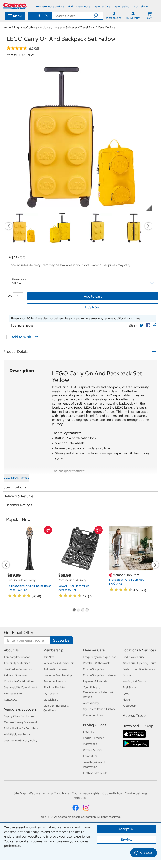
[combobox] (39, 15)
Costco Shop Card (94, 669)
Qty (9, 296)
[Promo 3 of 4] (82, 610)
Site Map (20, 793)
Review (126, 839)
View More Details (16, 478)
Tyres (126, 693)
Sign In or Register (54, 687)
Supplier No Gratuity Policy (20, 740)
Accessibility (91, 703)
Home (7, 27)
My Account (50, 693)
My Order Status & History (99, 709)
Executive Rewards (55, 681)
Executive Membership (57, 675)
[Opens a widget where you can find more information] (143, 853)
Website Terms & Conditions (49, 793)
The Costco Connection (18, 669)
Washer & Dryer (92, 750)
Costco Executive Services (139, 669)
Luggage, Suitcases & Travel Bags (74, 27)
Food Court (129, 705)
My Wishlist (50, 699)
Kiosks (127, 699)
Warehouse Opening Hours (139, 663)
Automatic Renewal (55, 669)
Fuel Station (130, 687)
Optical (127, 675)
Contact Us (10, 699)
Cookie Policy (112, 793)
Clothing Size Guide (95, 773)
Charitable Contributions (19, 681)
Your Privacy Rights (86, 793)
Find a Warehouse (134, 657)
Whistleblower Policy (17, 734)
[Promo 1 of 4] (74, 610)
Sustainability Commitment (20, 687)
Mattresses (90, 744)
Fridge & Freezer (93, 738)
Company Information (17, 657)
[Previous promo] (8, 226)
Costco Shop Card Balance (99, 675)
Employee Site (13, 693)
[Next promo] (148, 226)
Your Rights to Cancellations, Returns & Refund (98, 692)
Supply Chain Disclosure (19, 716)
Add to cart (93, 296)
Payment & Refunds (95, 681)
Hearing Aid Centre (134, 681)
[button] (98, 15)
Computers (90, 756)
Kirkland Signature (15, 675)
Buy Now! (92, 307)
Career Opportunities (17, 663)
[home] (15, 5)
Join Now (48, 657)
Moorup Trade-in (136, 715)
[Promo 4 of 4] (87, 610)
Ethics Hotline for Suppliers (21, 728)
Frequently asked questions (100, 657)
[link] (141, 325)
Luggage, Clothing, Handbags (32, 27)
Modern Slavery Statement (20, 722)
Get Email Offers (19, 632)
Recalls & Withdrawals (96, 663)
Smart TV (88, 731)
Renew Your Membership (59, 663)
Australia (139, 6)
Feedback (80, 798)
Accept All (126, 829)
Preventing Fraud (93, 715)
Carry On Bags (106, 27)
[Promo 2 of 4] (78, 610)
